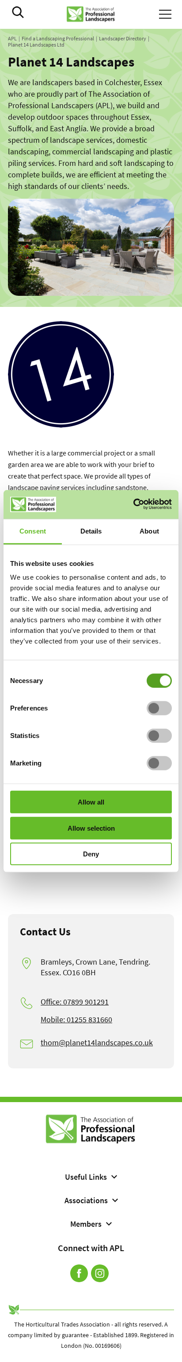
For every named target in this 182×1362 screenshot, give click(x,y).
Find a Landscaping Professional (58, 38)
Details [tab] (91, 530)
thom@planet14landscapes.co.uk (97, 1042)
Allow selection (91, 828)
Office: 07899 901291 (75, 1002)
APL (12, 38)
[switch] (159, 708)
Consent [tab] (32, 530)
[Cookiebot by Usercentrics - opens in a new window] (133, 504)
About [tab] (149, 530)
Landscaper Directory (122, 38)
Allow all (91, 802)
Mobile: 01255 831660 (76, 1019)
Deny (91, 854)
